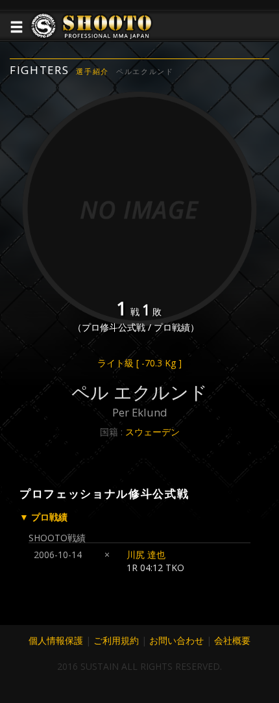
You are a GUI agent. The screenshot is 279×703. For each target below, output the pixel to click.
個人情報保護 (56, 640)
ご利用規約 (116, 640)
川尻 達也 (146, 554)
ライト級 (139, 363)
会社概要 (232, 640)
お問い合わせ (176, 640)
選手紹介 (92, 71)
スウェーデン (152, 432)
